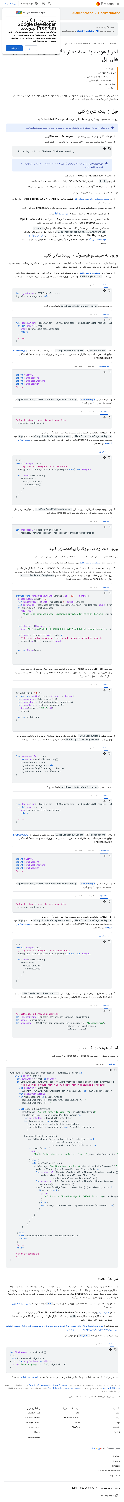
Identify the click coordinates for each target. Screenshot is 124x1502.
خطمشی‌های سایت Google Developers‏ (64, 1388)
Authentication (82, 13)
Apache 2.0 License (111, 1388)
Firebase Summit (72, 1417)
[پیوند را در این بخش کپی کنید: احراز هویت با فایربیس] (75, 1048)
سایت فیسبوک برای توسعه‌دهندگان (93, 198)
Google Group (33, 1422)
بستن (31, 48)
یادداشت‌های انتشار (33, 1427)
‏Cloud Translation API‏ (88, 31)
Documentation (109, 13)
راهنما (118, 1412)
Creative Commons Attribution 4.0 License (48, 1385)
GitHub (117, 1432)
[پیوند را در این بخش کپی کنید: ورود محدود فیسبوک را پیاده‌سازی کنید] (46, 549)
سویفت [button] (106, 284)
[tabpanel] (62, 295)
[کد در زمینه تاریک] (104, 148)
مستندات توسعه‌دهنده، (90, 562)
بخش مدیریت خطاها (30, 1377)
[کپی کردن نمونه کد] (109, 148)
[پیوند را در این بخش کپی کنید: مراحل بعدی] (94, 1279)
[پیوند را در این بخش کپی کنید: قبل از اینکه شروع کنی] (75, 111)
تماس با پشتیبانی (33, 1412)
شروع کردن (14, 48)
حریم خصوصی (106, 1488)
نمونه (118, 1422)
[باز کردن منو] (118, 3)
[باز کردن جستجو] (49, 3)
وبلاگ (78, 1412)
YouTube (76, 1427)
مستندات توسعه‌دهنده (90, 272)
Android (116, 1456)
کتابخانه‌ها (116, 1427)
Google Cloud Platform (109, 1470)
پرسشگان (36, 1432)
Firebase (114, 43)
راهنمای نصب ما (42, 128)
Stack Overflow (32, 1417)
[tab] (106, 284)
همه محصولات (114, 1475)
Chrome (116, 1461)
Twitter (77, 1422)
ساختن (67, 43)
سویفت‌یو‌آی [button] (104, 366)
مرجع (118, 1417)
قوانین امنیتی (103, 1312)
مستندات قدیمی (34, 1436)
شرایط (117, 1488)
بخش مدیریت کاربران (21, 1303)
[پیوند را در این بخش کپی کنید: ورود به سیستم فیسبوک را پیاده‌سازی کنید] (40, 255)
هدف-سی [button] (94, 284)
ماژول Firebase (21, 350)
